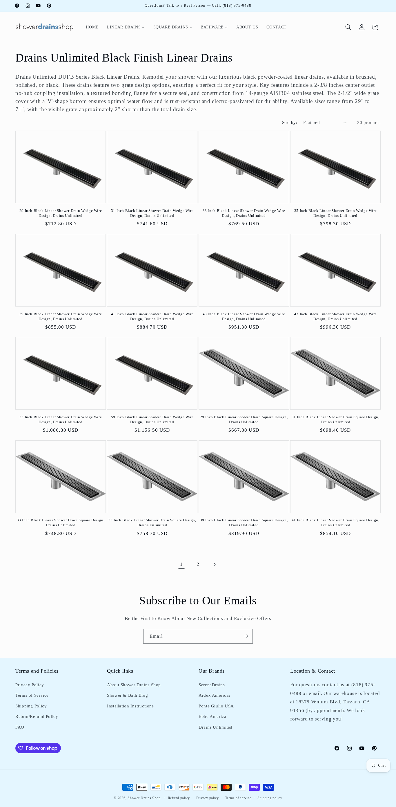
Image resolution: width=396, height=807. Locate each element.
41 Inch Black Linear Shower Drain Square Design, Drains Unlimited (335, 522)
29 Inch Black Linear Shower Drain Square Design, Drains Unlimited (244, 419)
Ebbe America (212, 716)
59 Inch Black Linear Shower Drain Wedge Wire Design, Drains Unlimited (152, 419)
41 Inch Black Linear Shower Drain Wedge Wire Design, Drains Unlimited (152, 316)
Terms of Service (32, 695)
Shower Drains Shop (144, 798)
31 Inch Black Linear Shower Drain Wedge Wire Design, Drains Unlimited (152, 213)
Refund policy (179, 798)
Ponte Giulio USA (216, 706)
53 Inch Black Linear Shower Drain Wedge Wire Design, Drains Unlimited (60, 419)
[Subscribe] (246, 636)
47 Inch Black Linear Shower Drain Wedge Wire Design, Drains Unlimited (335, 316)
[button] (348, 27)
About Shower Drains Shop (134, 684)
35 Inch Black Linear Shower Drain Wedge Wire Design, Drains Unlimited (335, 213)
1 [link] (181, 564)
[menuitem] (92, 27)
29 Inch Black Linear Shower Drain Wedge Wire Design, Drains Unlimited (60, 213)
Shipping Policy (31, 706)
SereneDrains (212, 684)
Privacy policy (207, 798)
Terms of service (238, 798)
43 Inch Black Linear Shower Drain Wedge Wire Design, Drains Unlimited (244, 316)
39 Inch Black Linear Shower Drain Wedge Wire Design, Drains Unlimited (60, 316)
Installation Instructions (130, 706)
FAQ (19, 727)
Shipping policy (269, 798)
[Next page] (214, 564)
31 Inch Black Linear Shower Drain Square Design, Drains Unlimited (335, 419)
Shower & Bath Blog (127, 695)
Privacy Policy (29, 684)
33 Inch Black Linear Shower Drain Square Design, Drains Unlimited (61, 522)
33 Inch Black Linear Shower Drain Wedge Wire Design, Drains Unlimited (244, 213)
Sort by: (289, 122)
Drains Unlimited (215, 727)
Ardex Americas (214, 695)
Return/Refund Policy (36, 716)
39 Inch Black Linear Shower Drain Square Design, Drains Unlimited (244, 522)
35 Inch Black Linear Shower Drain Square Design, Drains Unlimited (152, 522)
